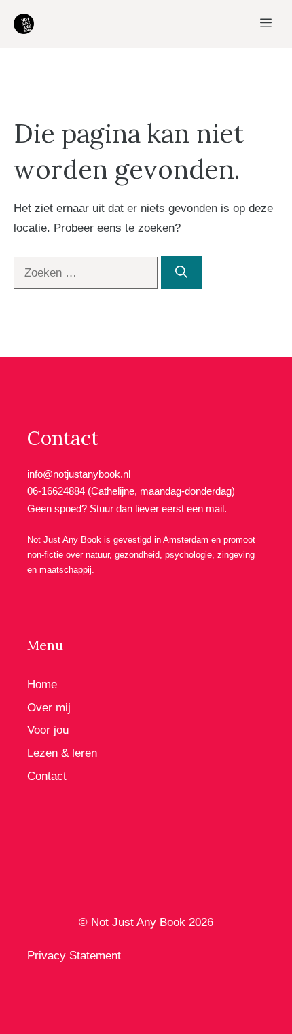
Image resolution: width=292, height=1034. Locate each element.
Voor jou (48, 730)
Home (42, 684)
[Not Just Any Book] (24, 24)
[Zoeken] (181, 272)
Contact (47, 776)
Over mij (49, 707)
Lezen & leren (62, 753)
